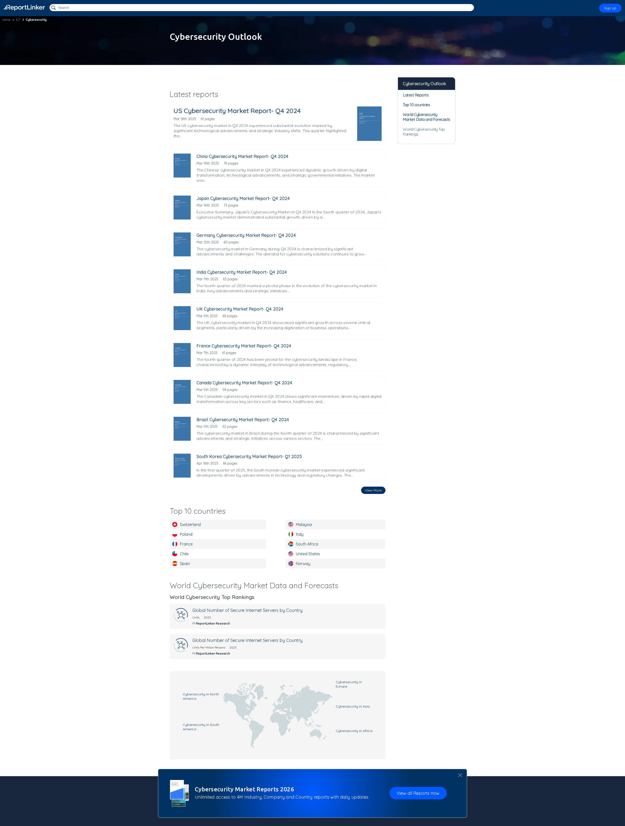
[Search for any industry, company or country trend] (54, 7)
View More (373, 490)
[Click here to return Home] (24, 7)
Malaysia (304, 524)
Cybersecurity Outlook (424, 83)
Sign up (610, 8)
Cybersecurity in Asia (353, 706)
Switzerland (190, 524)
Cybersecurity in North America (201, 696)
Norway (303, 563)
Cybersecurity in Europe (349, 684)
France (186, 544)
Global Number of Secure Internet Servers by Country (247, 610)
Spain (185, 563)
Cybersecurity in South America (201, 726)
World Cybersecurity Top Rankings (424, 131)
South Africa (307, 544)
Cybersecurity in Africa (354, 731)
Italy (299, 534)
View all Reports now (418, 793)
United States (308, 553)
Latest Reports (415, 95)
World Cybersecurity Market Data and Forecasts (426, 117)
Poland (186, 534)
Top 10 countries (416, 104)
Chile (184, 553)
